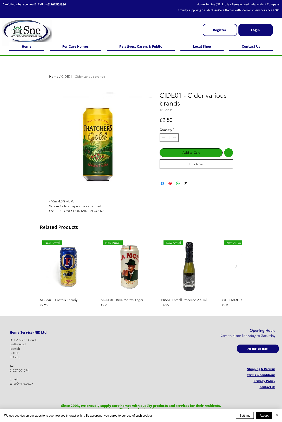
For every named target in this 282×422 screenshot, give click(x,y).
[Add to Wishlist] (228, 152)
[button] (220, 30)
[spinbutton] (169, 137)
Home (53, 76)
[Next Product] (236, 266)
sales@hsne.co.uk (21, 383)
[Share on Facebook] (162, 183)
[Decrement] (163, 137)
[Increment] (175, 137)
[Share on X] (185, 183)
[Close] (277, 415)
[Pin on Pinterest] (170, 183)
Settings (245, 415)
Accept (264, 415)
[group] (141, 273)
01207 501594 (56, 4)
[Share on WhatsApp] (177, 183)
